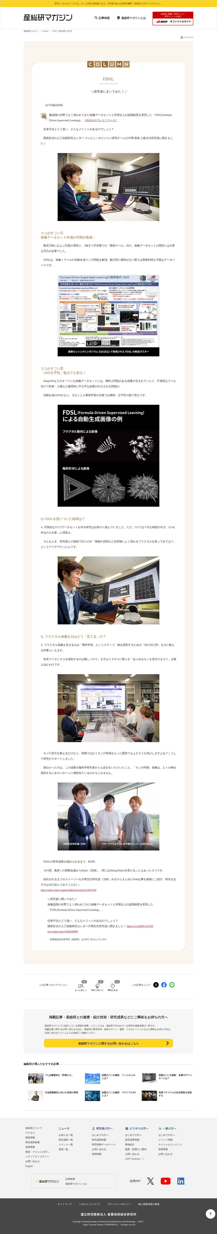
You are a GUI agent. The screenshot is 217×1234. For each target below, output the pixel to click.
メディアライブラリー (37, 1156)
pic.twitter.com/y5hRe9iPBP (62, 931)
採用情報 (30, 1147)
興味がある (113, 990)
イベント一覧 (66, 1144)
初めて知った (97, 990)
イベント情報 (165, 1140)
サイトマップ (64, 1204)
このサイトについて (89, 1204)
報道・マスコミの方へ (37, 1152)
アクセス (30, 1133)
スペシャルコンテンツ (170, 1144)
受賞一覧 (63, 1149)
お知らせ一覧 (66, 1135)
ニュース (64, 1128)
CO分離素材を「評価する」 (59, 1075)
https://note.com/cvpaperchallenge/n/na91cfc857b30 (68, 890)
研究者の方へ (104, 1128)
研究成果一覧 (66, 1140)
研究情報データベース (104, 1144)
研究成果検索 (32, 1142)
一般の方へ (169, 1128)
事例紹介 (130, 1144)
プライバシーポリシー (119, 1204)
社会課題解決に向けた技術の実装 (61, 1092)
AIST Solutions (132, 1159)
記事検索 (104, 17)
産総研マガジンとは (133, 17)
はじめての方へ (100, 1135)
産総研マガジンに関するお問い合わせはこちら (108, 1043)
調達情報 (30, 1137)
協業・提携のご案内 (135, 1149)
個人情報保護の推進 (149, 1204)
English (29, 1166)
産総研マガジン (31, 31)
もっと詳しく (81, 990)
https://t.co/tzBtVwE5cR (140, 926)
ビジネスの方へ (139, 1128)
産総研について (33, 1128)
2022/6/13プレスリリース (100, 120)
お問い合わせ (32, 1161)
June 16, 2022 (99, 939)
